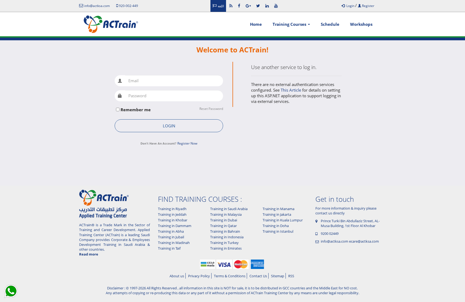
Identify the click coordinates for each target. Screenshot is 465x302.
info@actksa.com (334, 241)
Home (256, 24)
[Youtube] (276, 5)
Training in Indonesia (227, 237)
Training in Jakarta (277, 214)
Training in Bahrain (225, 231)
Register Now (187, 143)
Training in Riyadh (172, 208)
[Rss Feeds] (231, 5)
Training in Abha (171, 231)
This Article (291, 90)
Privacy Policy (199, 276)
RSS (291, 276)
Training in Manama (278, 208)
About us (177, 276)
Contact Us (258, 276)
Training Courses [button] (290, 24)
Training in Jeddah (172, 214)
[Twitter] (258, 5)
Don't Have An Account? (158, 143)
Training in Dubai (223, 220)
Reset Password (211, 109)
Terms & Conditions (229, 276)
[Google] (248, 5)
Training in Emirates (226, 248)
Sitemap (277, 276)
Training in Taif (169, 248)
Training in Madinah (174, 242)
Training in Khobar (172, 220)
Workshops (361, 24)
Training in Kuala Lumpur (283, 220)
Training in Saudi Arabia (229, 208)
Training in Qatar (223, 225)
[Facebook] (239, 5)
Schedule (330, 24)
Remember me (136, 109)
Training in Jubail (171, 237)
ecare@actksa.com (364, 241)
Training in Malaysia (226, 214)
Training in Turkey (224, 242)
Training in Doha (276, 225)
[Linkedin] (267, 5)
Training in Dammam (174, 225)
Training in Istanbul (278, 231)
